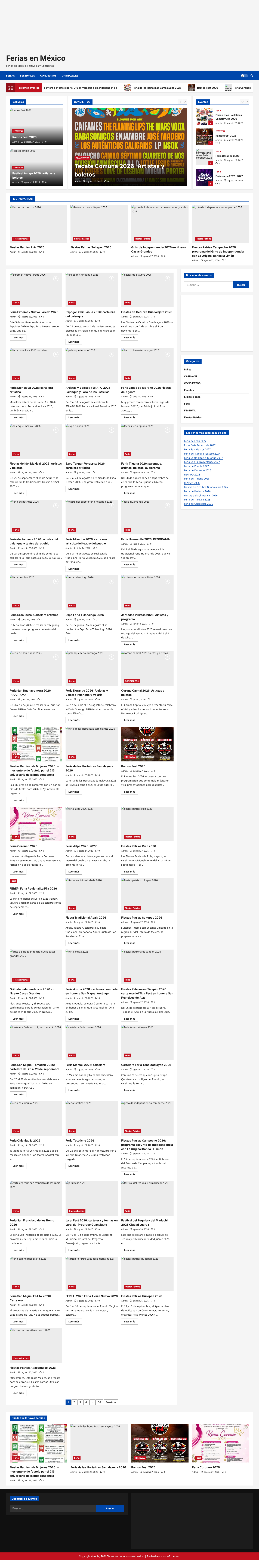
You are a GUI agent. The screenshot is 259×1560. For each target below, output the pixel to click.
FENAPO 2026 (192, 474)
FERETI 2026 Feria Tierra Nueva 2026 (92, 1296)
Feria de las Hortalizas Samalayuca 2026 (124, 87)
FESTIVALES (27, 75)
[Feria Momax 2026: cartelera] (92, 1042)
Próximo (111, 1402)
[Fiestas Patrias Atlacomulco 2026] (36, 1345)
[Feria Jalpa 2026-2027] (92, 824)
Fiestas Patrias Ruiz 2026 (27, 247)
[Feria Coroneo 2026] (36, 824)
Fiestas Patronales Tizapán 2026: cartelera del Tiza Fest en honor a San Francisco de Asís (147, 993)
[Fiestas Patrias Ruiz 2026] (38, 224)
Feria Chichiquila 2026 (25, 1140)
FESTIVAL (18, 131)
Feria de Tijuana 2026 (196, 478)
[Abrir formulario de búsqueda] (252, 75)
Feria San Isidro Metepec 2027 (202, 462)
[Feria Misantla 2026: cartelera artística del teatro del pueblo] (92, 517)
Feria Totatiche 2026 (80, 1140)
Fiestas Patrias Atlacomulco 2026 (33, 1367)
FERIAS (10, 75)
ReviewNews (154, 1556)
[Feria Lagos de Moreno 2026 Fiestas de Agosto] (147, 365)
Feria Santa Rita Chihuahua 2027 (203, 457)
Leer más (19, 338)
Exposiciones (192, 396)
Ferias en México (36, 58)
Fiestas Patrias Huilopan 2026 (141, 1296)
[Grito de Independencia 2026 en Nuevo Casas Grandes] (160, 224)
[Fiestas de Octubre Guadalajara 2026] (147, 290)
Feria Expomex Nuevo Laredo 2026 (34, 312)
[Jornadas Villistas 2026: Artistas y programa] (147, 592)
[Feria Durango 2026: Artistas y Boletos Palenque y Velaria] (92, 668)
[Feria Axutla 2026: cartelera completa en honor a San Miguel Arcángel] (92, 967)
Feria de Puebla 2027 (196, 466)
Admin (78, 181)
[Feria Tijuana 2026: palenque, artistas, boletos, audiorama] (147, 441)
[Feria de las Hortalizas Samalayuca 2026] (92, 744)
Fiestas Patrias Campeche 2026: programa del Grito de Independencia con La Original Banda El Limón (218, 251)
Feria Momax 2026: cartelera (85, 1065)
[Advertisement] (105, 24)
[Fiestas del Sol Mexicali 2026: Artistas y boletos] (36, 441)
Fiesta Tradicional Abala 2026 (86, 917)
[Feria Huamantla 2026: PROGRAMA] (147, 517)
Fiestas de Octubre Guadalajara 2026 (146, 312)
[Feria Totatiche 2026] (92, 1118)
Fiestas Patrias (21, 238)
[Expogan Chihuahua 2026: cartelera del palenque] (92, 290)
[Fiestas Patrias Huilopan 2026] (147, 1274)
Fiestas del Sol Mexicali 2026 (201, 495)
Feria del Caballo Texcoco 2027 (202, 453)
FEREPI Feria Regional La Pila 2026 (33, 888)
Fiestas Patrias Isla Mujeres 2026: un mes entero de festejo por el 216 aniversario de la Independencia (35, 770)
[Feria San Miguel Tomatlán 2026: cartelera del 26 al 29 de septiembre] (36, 1042)
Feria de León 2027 (195, 441)
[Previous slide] (180, 101)
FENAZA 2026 (192, 482)
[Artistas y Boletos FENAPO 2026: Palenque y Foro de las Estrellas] (92, 365)
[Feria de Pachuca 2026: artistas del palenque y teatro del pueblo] (36, 517)
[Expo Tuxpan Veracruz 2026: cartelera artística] (92, 441)
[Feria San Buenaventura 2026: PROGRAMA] (36, 668)
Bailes (187, 369)
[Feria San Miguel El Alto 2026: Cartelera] (36, 1274)
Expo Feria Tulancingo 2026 (85, 615)
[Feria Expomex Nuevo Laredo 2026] (36, 290)
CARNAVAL (191, 376)
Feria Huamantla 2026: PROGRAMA (145, 539)
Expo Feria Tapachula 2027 (199, 445)
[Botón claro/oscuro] (244, 75)
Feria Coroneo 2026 (213, 87)
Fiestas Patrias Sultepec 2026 (90, 247)
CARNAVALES (70, 75)
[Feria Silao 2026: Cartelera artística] (36, 592)
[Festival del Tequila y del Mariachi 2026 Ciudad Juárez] (147, 1198)
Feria (218, 110)
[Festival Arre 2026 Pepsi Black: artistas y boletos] (129, 147)
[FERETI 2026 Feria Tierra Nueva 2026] (92, 1274)
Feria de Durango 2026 (197, 470)
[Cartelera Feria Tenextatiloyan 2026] (147, 1042)
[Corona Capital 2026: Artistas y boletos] (147, 668)
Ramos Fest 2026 (174, 87)
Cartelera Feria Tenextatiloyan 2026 (146, 1065)
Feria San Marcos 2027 (197, 449)
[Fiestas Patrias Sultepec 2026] (99, 224)
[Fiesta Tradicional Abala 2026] (92, 895)
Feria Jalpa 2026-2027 (204, 177)
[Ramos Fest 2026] (147, 744)
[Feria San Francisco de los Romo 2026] (36, 1198)
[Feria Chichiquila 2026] (36, 1118)
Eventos (189, 390)
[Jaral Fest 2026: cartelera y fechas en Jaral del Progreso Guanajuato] (92, 1198)
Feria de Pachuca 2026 (197, 491)
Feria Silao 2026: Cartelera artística (34, 615)
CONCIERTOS (48, 75)
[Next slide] (185, 101)
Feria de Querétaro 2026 (198, 503)
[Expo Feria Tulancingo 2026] (92, 592)
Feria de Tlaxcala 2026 (197, 499)
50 (99, 1402)
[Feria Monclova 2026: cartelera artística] (36, 365)
